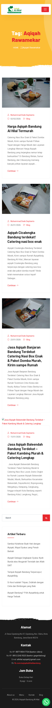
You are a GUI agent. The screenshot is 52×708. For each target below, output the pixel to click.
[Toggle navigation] (45, 9)
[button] (46, 702)
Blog (28, 119)
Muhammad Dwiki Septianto (22, 115)
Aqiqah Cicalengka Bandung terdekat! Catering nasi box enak (24, 236)
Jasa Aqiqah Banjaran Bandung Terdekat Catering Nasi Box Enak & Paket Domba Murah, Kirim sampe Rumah (25, 356)
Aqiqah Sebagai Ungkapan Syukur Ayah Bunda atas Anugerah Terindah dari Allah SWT (25, 562)
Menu (21, 695)
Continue (11, 171)
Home (16, 47)
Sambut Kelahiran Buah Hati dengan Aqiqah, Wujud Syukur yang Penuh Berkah (23, 547)
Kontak (32, 695)
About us (11, 695)
